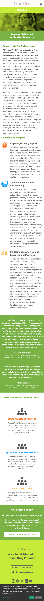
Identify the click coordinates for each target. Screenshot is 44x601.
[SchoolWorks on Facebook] (17, 581)
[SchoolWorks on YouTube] (30, 581)
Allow (31, 598)
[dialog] (22, 592)
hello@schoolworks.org (22, 572)
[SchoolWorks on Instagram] (13, 581)
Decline (38, 598)
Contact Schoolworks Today (22, 534)
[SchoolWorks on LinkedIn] (26, 581)
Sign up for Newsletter (22, 567)
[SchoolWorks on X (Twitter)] (22, 581)
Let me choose (7, 598)
